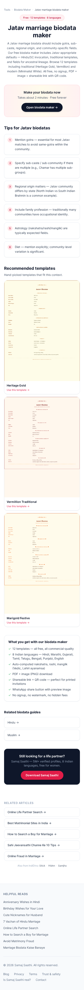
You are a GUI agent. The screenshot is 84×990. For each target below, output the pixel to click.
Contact (41, 979)
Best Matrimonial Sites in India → (29, 823)
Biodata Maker (22, 9)
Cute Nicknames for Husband (23, 915)
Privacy (19, 974)
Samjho (62, 865)
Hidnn (51, 865)
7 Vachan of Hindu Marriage (21, 921)
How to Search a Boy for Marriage (25, 934)
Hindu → (13, 722)
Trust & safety (51, 974)
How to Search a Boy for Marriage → (32, 834)
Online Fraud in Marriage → (26, 856)
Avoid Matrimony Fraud (18, 941)
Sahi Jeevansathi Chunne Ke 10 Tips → (34, 845)
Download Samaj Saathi (42, 775)
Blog (6, 974)
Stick (42, 865)
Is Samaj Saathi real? (17, 979)
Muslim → (14, 735)
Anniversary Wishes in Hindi (21, 902)
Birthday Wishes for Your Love (23, 908)
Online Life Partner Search (20, 928)
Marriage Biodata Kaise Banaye (24, 947)
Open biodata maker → (42, 107)
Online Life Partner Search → (27, 812)
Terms (33, 974)
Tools (7, 9)
